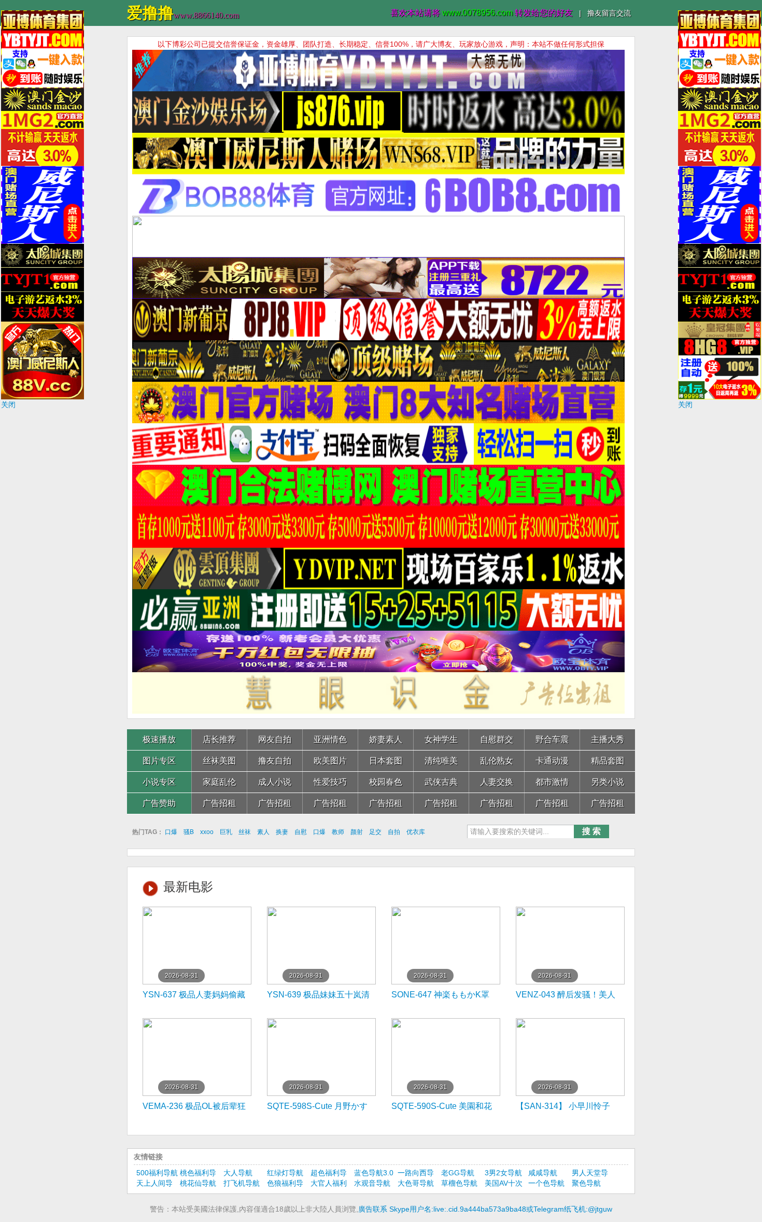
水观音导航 (372, 1183)
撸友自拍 (274, 760)
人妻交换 (496, 781)
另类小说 (607, 781)
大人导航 (237, 1173)
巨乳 (226, 832)
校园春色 (385, 781)
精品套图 (607, 760)
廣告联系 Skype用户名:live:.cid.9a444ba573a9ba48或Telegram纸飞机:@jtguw (485, 1209)
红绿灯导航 (285, 1173)
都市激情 (552, 781)
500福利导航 (157, 1173)
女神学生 (441, 739)
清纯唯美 (441, 760)
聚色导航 (586, 1183)
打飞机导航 (241, 1183)
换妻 (282, 832)
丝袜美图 (219, 760)
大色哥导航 (416, 1183)
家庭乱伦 (219, 781)
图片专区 (159, 760)
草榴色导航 (459, 1183)
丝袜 (244, 832)
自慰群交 (496, 739)
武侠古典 (441, 781)
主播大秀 (607, 739)
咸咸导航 (542, 1173)
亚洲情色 (330, 739)
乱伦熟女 (496, 760)
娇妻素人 (385, 739)
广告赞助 (159, 803)
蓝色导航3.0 (373, 1173)
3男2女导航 (503, 1173)
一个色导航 (546, 1183)
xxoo (207, 832)
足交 (375, 832)
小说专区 (159, 781)
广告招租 (219, 803)
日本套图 (385, 760)
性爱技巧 (330, 781)
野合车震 (552, 739)
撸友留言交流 (609, 13)
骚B (189, 832)
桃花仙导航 (198, 1183)
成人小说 (274, 781)
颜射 (356, 832)
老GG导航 (457, 1173)
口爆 (171, 832)
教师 (338, 832)
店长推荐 (219, 739)
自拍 (394, 832)
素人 (263, 832)
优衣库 (415, 832)
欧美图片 (330, 760)
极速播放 (159, 739)
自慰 (300, 832)
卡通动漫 (552, 760)
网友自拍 (274, 739)
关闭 (8, 404)
